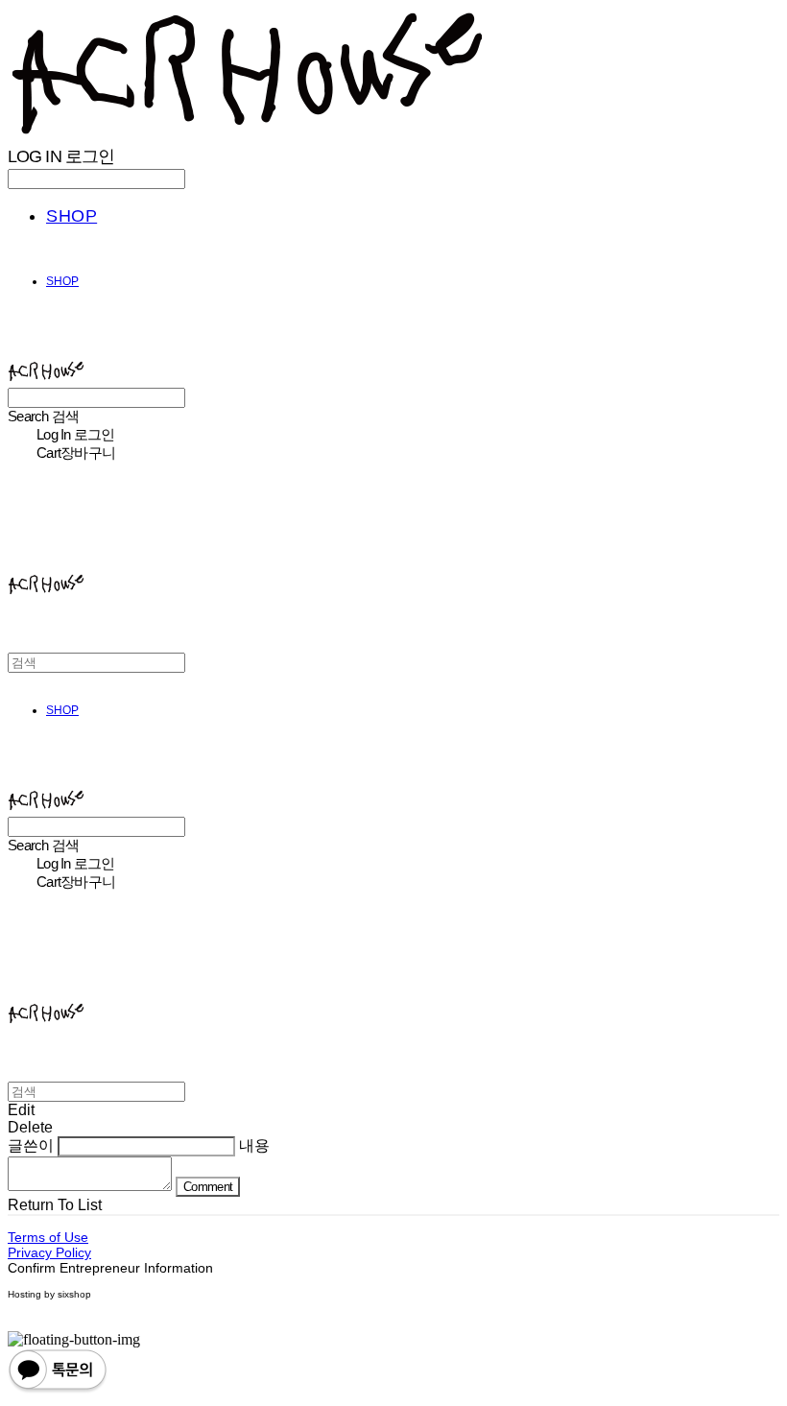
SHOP (71, 216)
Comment (207, 1187)
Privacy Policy (49, 1252)
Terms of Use (48, 1237)
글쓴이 (31, 1145)
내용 (254, 1145)
